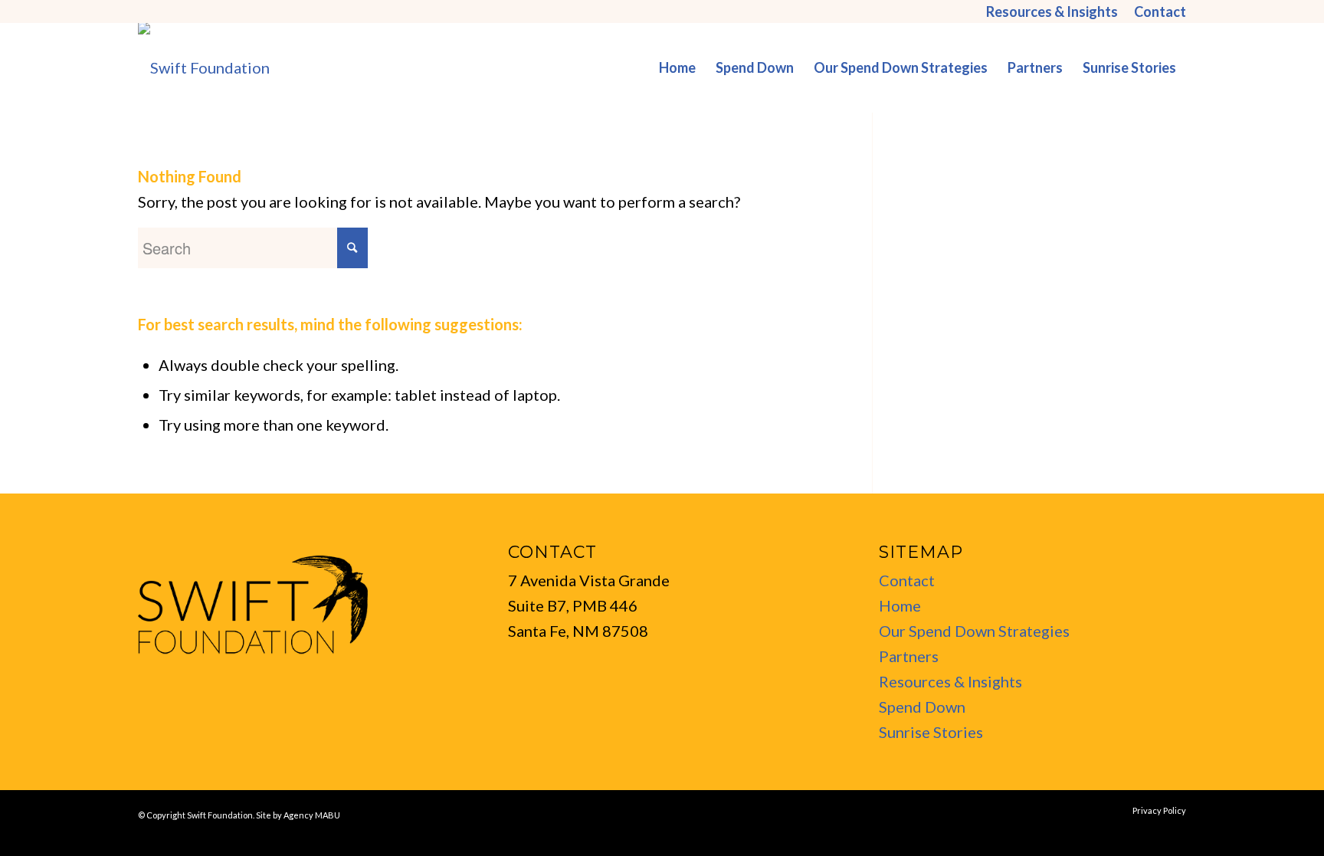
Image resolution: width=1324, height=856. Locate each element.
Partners (909, 656)
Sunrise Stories (931, 732)
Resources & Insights (950, 681)
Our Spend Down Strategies (974, 631)
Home (900, 605)
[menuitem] (1052, 11)
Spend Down (922, 706)
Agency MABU (311, 815)
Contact (907, 580)
